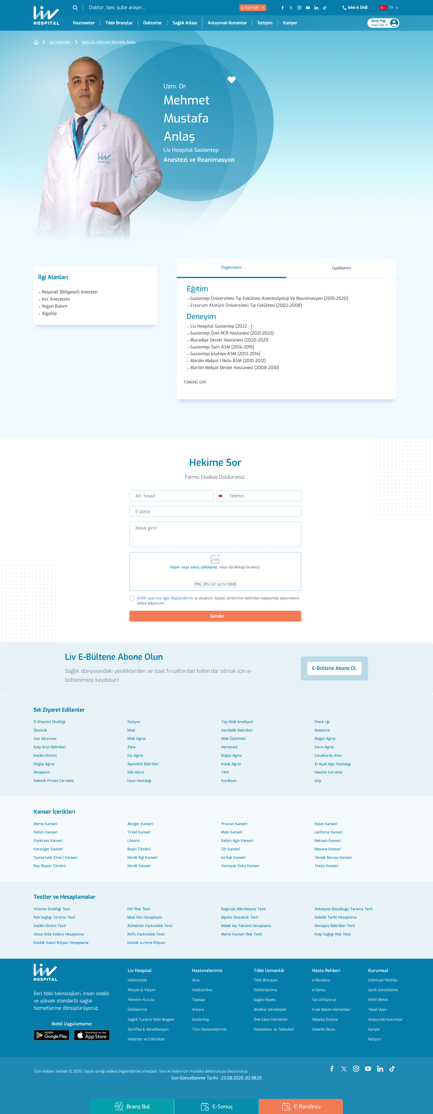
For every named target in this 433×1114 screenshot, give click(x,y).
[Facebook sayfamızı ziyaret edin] (282, 8)
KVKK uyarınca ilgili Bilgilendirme (165, 598)
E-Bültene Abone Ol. (334, 668)
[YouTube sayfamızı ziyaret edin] (308, 8)
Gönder (217, 616)
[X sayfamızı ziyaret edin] (291, 8)
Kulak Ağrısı (231, 764)
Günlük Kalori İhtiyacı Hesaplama (61, 942)
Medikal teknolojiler (270, 1009)
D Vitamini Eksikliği (49, 722)
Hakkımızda (137, 980)
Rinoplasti (42, 772)
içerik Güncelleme (383, 990)
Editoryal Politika (382, 980)
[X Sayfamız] (345, 1065)
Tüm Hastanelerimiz (209, 1029)
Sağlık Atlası (185, 23)
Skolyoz (133, 722)
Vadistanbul (202, 990)
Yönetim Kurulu (141, 1000)
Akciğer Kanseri (140, 824)
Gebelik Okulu (323, 1029)
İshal (131, 730)
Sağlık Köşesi (264, 1000)
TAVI (225, 772)
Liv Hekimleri (60, 42)
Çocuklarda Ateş (328, 755)
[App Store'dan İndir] (92, 1035)
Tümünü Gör (194, 382)
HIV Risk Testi (138, 909)
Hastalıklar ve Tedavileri (274, 1029)
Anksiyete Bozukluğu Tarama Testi (344, 909)
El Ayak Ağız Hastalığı (333, 764)
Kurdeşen (229, 780)
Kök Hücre (135, 772)
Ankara (198, 1009)
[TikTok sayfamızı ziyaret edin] (328, 8)
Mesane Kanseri (328, 849)
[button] (78, 7)
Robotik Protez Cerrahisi (54, 780)
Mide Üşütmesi (233, 738)
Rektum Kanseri (328, 840)
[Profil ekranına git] (394, 23)
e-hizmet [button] (249, 7)
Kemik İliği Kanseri (142, 857)
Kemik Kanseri (139, 866)
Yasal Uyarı (377, 1009)
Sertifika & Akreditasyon (148, 1029)
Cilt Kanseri (230, 849)
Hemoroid (229, 747)
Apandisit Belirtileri (143, 764)
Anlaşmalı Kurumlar (227, 23)
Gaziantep (200, 1019)
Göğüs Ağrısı (44, 764)
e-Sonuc (319, 990)
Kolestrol (322, 730)
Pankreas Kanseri (48, 840)
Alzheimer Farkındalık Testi (150, 925)
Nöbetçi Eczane (325, 1019)
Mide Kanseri (231, 832)
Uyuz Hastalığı (139, 780)
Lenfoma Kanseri (329, 832)
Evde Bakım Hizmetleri (331, 1009)
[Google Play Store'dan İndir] (52, 1035)
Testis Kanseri (326, 866)
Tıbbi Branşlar (119, 23)
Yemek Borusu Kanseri (333, 857)
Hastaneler (84, 23)
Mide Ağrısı (136, 738)
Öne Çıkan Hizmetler (271, 1019)
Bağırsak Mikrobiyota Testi (243, 909)
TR (391, 7)
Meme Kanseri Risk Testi (241, 934)
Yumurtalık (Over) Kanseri (55, 857)
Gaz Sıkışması (45, 738)
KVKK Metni (378, 1000)
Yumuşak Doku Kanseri (240, 866)
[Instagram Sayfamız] (357, 1065)
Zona (131, 747)
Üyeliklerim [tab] (341, 268)
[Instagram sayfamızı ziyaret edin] (299, 8)
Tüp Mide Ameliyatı (237, 722)
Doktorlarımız (265, 990)
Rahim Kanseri (46, 832)
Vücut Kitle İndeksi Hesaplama (59, 934)
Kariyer (290, 23)
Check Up (322, 722)
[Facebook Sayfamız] (333, 1065)
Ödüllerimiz (137, 1009)
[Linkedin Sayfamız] (381, 1065)
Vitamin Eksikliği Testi (52, 909)
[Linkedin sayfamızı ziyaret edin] (316, 8)
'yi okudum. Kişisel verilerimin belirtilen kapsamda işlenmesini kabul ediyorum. (218, 601)
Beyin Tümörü (139, 849)
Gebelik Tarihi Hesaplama (336, 917)
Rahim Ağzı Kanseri (237, 840)
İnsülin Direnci (45, 755)
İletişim (265, 23)
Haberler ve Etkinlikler (146, 1039)
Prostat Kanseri (234, 824)
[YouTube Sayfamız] (369, 1065)
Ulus (196, 980)
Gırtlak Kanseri (233, 857)
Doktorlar (152, 23)
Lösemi (133, 840)
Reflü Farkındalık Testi (146, 934)
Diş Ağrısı (135, 755)
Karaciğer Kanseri (48, 849)
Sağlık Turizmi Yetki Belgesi (151, 1019)
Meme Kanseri (45, 824)
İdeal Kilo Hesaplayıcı (144, 917)
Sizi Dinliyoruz (324, 1000)
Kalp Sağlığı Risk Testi (333, 934)
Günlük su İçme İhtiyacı (146, 942)
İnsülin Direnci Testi (50, 925)
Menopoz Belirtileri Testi (335, 925)
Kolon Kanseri (326, 824)
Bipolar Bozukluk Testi (239, 917)
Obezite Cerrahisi (329, 772)
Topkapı (198, 1000)
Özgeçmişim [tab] (231, 267)
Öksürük (40, 730)
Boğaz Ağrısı (325, 738)
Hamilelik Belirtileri (237, 730)
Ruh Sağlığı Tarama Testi (54, 917)
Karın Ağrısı (324, 747)
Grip (318, 780)
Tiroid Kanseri (139, 832)
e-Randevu (321, 980)
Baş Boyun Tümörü (50, 866)
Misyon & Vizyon (142, 990)
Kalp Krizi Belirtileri (50, 747)
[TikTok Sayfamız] (393, 1065)
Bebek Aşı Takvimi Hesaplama (246, 925)
